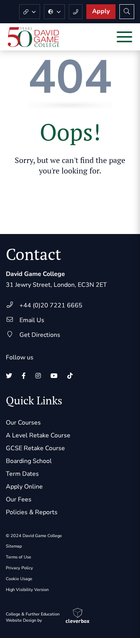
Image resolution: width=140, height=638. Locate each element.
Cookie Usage (19, 579)
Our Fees (19, 499)
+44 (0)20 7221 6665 (50, 305)
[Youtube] (54, 376)
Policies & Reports (32, 512)
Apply (101, 11)
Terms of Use (18, 557)
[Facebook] (24, 376)
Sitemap (14, 546)
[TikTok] (70, 376)
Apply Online (24, 486)
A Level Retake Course (38, 435)
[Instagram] (38, 376)
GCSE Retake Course (35, 448)
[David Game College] (33, 37)
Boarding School (29, 461)
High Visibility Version (27, 590)
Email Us (31, 320)
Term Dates (22, 474)
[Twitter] (9, 376)
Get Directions (39, 335)
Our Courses (23, 422)
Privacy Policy (19, 568)
